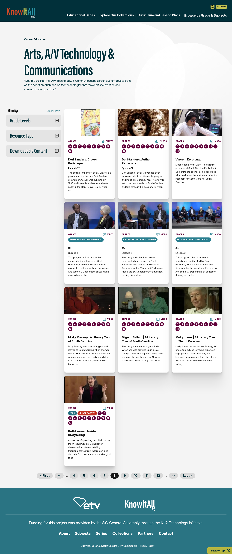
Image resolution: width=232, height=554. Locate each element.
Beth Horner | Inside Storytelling (82, 433)
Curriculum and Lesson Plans (158, 15)
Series (101, 533)
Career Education (35, 39)
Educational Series (81, 15)
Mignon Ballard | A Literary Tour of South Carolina (140, 339)
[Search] (212, 7)
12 (160, 475)
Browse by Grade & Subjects (205, 15)
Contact (166, 533)
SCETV (88, 503)
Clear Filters (53, 111)
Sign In (221, 7)
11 (149, 475)
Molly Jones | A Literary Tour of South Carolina (195, 339)
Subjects (83, 533)
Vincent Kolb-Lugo (188, 159)
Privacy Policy (147, 545)
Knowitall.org (21, 13)
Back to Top (218, 550)
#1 (69, 248)
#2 (123, 248)
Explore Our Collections (116, 15)
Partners (146, 533)
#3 (177, 248)
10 (137, 475)
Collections (122, 533)
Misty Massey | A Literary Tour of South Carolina (89, 339)
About (64, 533)
